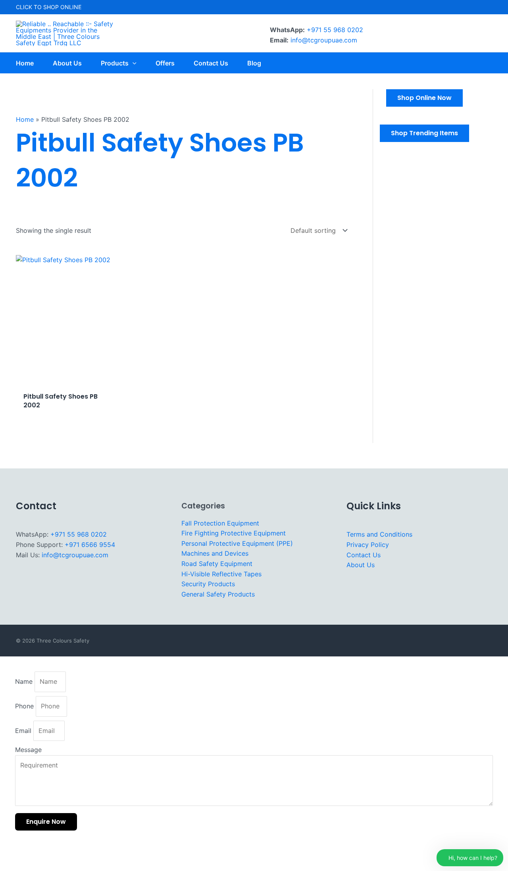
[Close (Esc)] (84, 852)
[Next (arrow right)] (35, 865)
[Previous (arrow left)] (11, 865)
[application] (133, 63)
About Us (360, 565)
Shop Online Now (424, 97)
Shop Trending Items (424, 133)
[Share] (59, 852)
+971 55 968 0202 (335, 30)
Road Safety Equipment (216, 564)
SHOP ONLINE (62, 7)
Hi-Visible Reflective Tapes (221, 574)
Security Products (208, 584)
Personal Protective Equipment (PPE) (237, 543)
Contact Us (363, 555)
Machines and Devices (214, 553)
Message (28, 750)
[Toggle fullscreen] (35, 852)
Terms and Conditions (379, 534)
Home (25, 119)
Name (25, 681)
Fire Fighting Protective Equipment (233, 533)
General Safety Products (218, 594)
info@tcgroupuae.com (324, 40)
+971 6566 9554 (90, 545)
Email (24, 731)
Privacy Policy (367, 545)
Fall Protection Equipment (220, 523)
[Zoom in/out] (11, 852)
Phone (25, 706)
